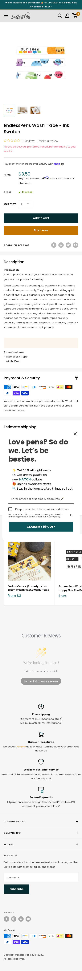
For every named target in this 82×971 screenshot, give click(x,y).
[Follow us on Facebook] (6, 919)
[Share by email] (75, 245)
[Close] (75, 433)
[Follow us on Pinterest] (21, 919)
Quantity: (10, 204)
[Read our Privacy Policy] (71, 515)
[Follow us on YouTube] (28, 919)
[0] (75, 15)
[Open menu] (6, 15)
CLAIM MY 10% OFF (41, 526)
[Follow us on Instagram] (13, 919)
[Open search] (60, 16)
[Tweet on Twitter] (68, 245)
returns (21, 746)
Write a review (48, 141)
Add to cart (41, 218)
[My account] (67, 16)
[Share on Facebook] (53, 245)
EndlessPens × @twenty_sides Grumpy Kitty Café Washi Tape (28, 588)
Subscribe (17, 889)
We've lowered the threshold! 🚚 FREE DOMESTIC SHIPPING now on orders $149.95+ (41, 4)
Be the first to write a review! (41, 681)
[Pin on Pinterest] (61, 245)
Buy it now (41, 230)
